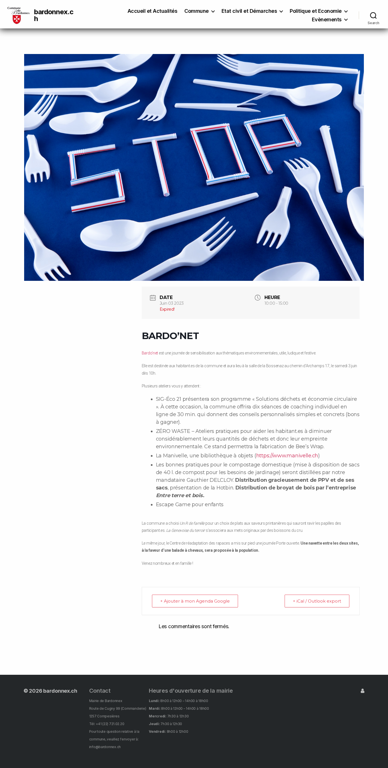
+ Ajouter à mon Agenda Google (195, 601)
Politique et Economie (316, 11)
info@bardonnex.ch (105, 747)
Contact (99, 690)
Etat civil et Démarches (249, 11)
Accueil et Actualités (153, 11)
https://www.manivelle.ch (287, 456)
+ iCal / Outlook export (317, 601)
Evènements (327, 19)
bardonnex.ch (53, 15)
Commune (196, 11)
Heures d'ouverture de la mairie (191, 690)
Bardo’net (150, 353)
